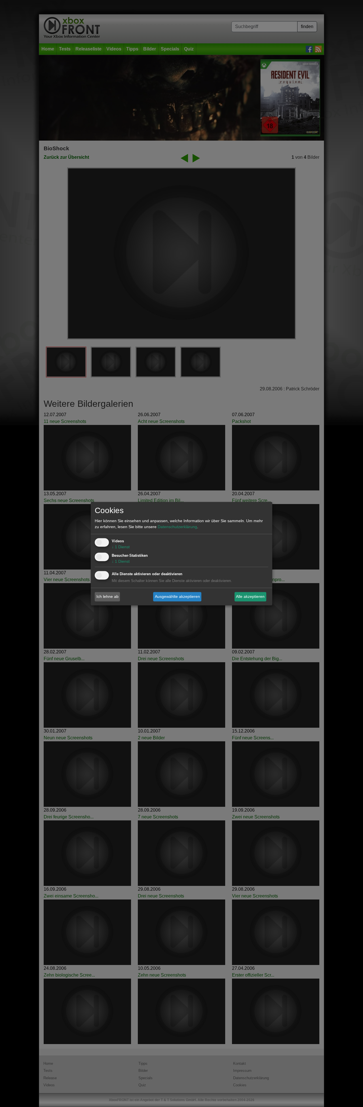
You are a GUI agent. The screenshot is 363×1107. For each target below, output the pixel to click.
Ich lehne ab (107, 596)
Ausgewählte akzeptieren (177, 596)
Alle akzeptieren (250, 596)
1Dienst (121, 547)
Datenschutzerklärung (177, 526)
